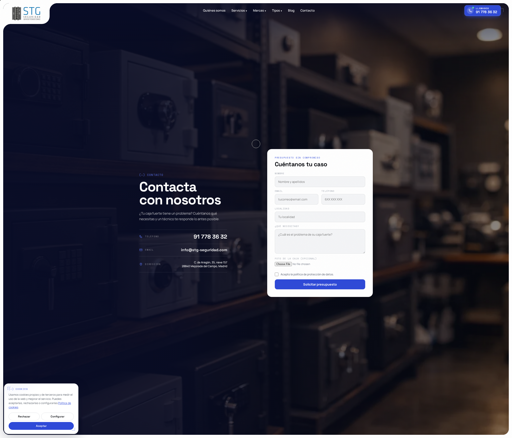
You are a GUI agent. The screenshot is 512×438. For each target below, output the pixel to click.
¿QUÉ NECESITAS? (287, 226)
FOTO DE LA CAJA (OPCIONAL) (296, 259)
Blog (291, 10)
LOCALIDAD (282, 209)
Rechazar (24, 416)
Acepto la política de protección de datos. (307, 274)
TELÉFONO (327, 191)
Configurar (57, 416)
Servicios (239, 10)
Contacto (307, 10)
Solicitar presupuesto (320, 284)
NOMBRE (280, 173)
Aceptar (41, 426)
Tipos (277, 10)
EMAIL (279, 191)
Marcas (259, 10)
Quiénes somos (214, 10)
